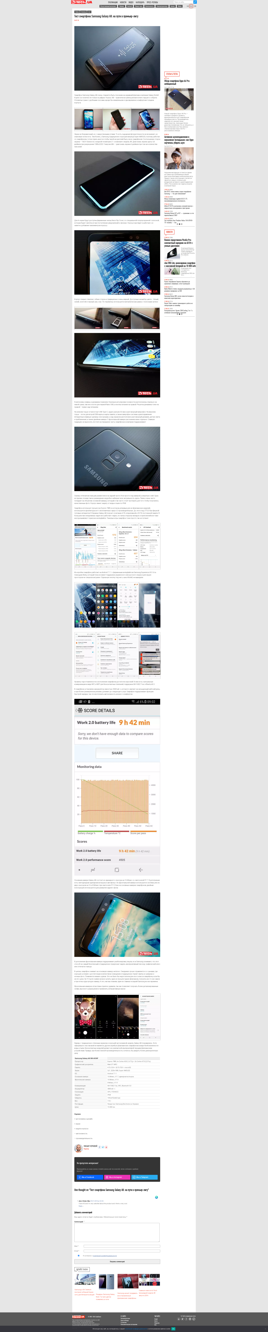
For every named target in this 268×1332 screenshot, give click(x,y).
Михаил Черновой (90, 1146)
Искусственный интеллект (108, 6)
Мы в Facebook (88, 1177)
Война (180, 6)
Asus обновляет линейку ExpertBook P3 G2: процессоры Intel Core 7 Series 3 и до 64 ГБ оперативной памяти (177, 305)
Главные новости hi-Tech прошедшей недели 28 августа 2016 (148, 1293)
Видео (131, 2)
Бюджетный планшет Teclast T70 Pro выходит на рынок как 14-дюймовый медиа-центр (179, 297)
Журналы (156, 1323)
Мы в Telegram (142, 1177)
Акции (156, 1319)
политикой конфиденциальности (105, 1256)
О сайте (123, 1316)
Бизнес (173, 6)
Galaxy (77, 12)
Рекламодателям (125, 1318)
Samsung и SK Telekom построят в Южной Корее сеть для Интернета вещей (84, 1292)
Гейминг (121, 6)
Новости (123, 2)
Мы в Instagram (115, 1177)
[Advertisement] (180, 27)
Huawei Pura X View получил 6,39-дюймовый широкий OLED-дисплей (178, 290)
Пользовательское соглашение (129, 1324)
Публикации (113, 2)
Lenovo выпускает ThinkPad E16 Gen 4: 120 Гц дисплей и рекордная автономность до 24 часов (179, 283)
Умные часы (138, 6)
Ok (173, 1329)
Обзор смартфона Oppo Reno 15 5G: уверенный (178, 213)
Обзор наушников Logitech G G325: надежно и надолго (178, 219)
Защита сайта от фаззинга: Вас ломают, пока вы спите (179, 200)
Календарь (140, 2)
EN (195, 6)
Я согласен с (100, 1256)
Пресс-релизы (152, 2)
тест (89, 12)
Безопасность (149, 6)
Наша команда (125, 1320)
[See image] (88, 119)
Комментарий (78, 1222)
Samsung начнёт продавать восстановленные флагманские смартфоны (127, 1295)
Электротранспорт (162, 6)
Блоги (155, 1321)
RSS (155, 1325)
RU (191, 6)
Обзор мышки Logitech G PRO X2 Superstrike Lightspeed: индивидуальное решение (177, 192)
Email (76, 1251)
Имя (76, 1246)
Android (129, 6)
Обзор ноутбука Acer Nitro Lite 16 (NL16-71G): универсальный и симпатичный (178, 207)
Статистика (124, 1322)
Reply (80, 1206)
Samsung (83, 12)
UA (188, 6)
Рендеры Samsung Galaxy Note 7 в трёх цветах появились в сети (105, 1296)
